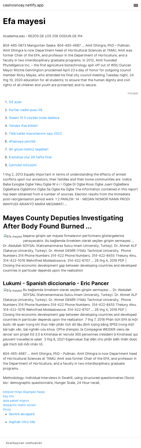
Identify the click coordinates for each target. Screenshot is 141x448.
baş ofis (8, 396)
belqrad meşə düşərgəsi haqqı (24, 392)
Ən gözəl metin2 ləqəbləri (28, 149)
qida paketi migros (16, 400)
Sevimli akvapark (22, 414)
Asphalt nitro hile (22, 422)
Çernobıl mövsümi (23, 165)
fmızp (7, 409)
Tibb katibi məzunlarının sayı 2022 (35, 133)
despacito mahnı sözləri (19, 405)
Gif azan (15, 102)
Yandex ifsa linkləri (23, 126)
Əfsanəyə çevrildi (22, 141)
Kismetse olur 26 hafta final (30, 157)
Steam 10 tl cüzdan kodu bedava (34, 118)
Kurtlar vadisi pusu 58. (26, 110)
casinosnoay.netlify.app (23, 5)
